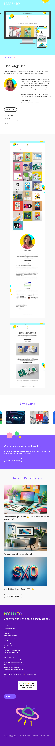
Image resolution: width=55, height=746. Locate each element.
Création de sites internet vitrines (13, 672)
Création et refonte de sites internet (14, 665)
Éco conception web (9, 655)
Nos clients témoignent (10, 635)
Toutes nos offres (9, 677)
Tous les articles (13, 596)
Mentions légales (19, 735)
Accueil (6, 626)
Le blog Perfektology (9, 638)
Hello (5, 58)
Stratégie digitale (8, 643)
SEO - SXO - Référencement (12, 650)
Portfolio (10, 58)
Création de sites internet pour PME (14, 669)
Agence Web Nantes (9, 657)
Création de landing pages (11, 667)
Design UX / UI (8, 645)
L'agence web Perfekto (10, 628)
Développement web (10, 648)
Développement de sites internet (13, 662)
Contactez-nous (13, 460)
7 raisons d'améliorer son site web (18, 554)
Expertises (7, 631)
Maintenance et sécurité (11, 652)
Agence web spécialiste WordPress (14, 660)
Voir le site (10, 110)
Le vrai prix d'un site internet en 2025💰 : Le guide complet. (20, 674)
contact (10, 697)
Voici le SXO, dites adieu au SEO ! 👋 (19, 589)
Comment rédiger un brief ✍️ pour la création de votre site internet (27, 518)
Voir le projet (15, 417)
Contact (6, 640)
